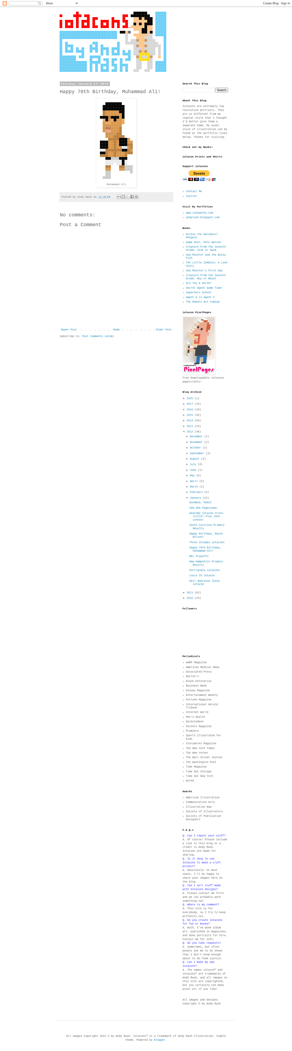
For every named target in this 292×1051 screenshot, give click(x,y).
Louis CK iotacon (202, 575)
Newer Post (69, 329)
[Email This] (119, 196)
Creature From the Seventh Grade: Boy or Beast (206, 277)
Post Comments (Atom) (98, 336)
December (197, 436)
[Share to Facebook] (132, 196)
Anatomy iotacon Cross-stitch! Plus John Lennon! (206, 517)
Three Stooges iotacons (206, 542)
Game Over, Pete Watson (203, 242)
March (194, 486)
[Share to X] (127, 196)
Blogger (159, 1040)
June (194, 470)
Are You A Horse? (198, 283)
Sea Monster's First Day (204, 270)
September (198, 453)
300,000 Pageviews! (203, 508)
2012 (191, 431)
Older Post (164, 329)
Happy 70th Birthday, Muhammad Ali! (205, 549)
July (194, 464)
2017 (191, 404)
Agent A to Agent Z (200, 297)
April (194, 481)
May (193, 475)
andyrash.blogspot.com (202, 217)
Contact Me (194, 191)
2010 (191, 598)
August (195, 459)
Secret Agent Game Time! (204, 288)
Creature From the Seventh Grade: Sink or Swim (206, 248)
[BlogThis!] (123, 196)
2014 (191, 420)
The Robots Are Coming (202, 302)
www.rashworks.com (199, 213)
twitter (191, 196)
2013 (191, 426)
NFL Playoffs (199, 556)
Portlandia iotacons (204, 570)
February (197, 492)
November (197, 442)
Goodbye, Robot (200, 502)
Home (116, 329)
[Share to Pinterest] (136, 196)
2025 (191, 398)
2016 (191, 409)
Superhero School (198, 292)
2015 (191, 415)
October (196, 447)
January (196, 498)
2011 (191, 592)
